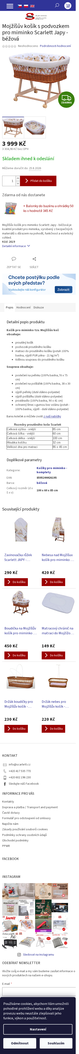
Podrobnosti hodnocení (55, 46)
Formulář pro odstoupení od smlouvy (26, 818)
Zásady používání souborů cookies (25, 829)
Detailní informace (14, 246)
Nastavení (38, 1029)
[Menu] (9, 6)
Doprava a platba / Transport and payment (30, 807)
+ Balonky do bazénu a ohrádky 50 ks (48, 208)
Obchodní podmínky (15, 840)
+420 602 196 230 (20, 777)
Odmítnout (20, 1043)
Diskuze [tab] (39, 307)
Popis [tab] (9, 307)
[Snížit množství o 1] (18, 183)
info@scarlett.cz (20, 764)
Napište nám (10, 824)
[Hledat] (57, 5)
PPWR (6, 846)
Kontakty (8, 802)
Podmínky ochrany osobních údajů (24, 835)
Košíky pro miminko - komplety (52, 470)
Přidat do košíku (41, 181)
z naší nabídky (52, 416)
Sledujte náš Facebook (24, 784)
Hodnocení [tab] (23, 307)
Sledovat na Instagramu (38, 955)
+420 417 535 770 (20, 771)
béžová (42, 483)
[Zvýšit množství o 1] (18, 178)
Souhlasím (56, 1043)
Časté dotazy (11, 813)
